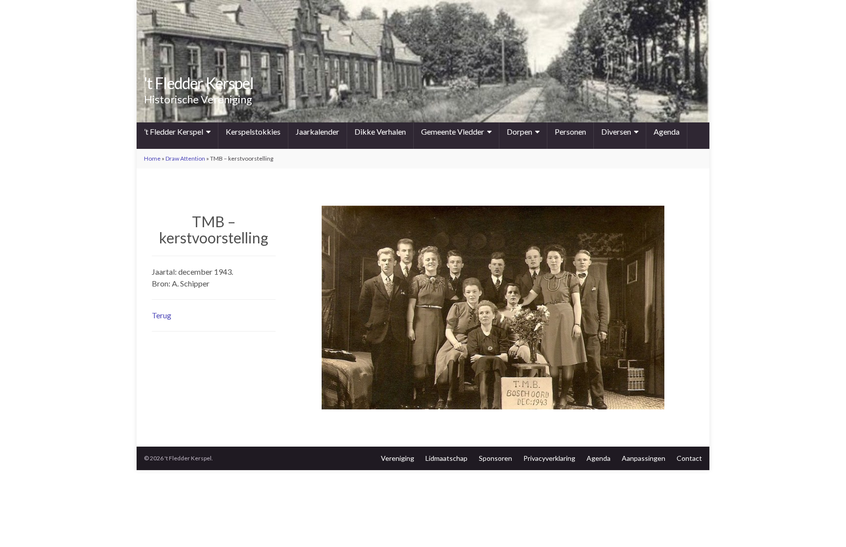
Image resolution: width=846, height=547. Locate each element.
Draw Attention (185, 158)
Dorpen (519, 131)
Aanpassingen (643, 458)
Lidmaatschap (446, 458)
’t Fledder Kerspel (173, 131)
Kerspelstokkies (253, 131)
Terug (161, 315)
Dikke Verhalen (380, 131)
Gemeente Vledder (452, 131)
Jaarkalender (317, 131)
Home (152, 158)
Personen (570, 131)
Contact (689, 458)
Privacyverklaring (549, 458)
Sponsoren (495, 458)
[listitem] (384, 329)
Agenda (667, 131)
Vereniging (397, 458)
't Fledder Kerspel (199, 83)
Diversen (616, 131)
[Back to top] (824, 525)
